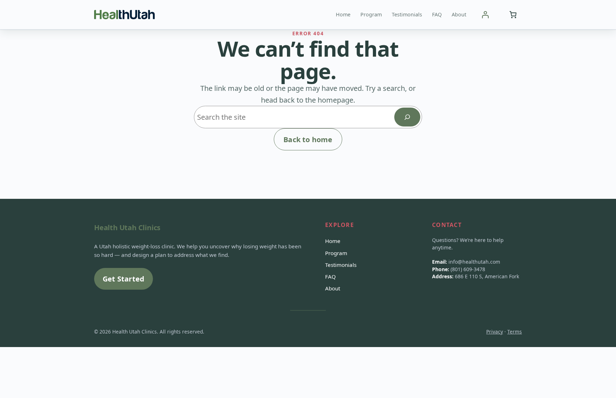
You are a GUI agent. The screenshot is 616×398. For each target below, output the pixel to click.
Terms (514, 331)
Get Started (123, 279)
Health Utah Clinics (127, 227)
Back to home (307, 139)
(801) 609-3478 (468, 269)
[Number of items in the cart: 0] (513, 15)
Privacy (494, 331)
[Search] (407, 117)
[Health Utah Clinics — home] (124, 14)
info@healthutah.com (474, 261)
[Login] (485, 15)
